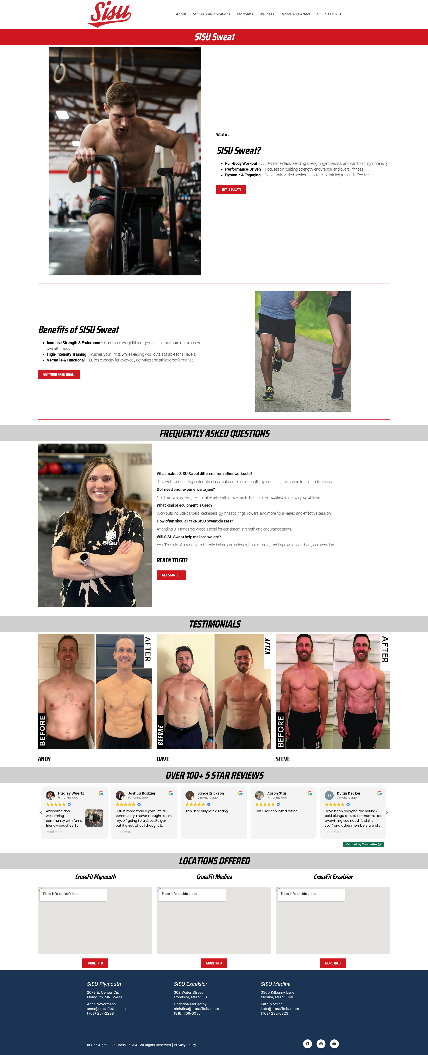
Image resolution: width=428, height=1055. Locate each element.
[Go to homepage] (109, 14)
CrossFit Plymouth (95, 876)
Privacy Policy (185, 1045)
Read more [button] (54, 832)
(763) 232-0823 (274, 1013)
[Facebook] (307, 1043)
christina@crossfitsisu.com (196, 1008)
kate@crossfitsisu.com (280, 1008)
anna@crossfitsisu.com (106, 1008)
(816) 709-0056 (187, 1013)
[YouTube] (334, 1043)
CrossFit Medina (214, 876)
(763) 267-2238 (100, 1013)
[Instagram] (321, 1043)
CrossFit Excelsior (332, 876)
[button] (386, 812)
